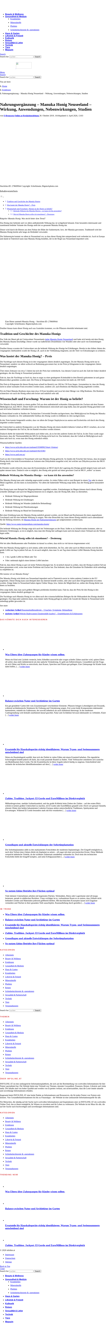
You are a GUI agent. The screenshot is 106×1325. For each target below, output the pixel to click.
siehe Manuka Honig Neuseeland (59, 339)
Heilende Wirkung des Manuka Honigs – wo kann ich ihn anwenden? (37, 211)
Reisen (8, 40)
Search (37, 57)
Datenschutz (10, 1258)
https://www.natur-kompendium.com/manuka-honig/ (27, 524)
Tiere (7, 47)
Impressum (9, 1255)
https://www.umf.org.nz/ (15, 454)
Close (2, 1269)
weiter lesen (25, 666)
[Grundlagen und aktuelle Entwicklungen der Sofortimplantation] (55, 827)
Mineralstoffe (15, 22)
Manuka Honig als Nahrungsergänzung (40, 520)
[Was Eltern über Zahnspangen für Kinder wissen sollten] (55, 637)
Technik (9, 45)
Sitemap (8, 1262)
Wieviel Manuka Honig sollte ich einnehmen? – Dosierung (33, 214)
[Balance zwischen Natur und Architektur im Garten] (55, 683)
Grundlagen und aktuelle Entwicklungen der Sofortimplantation (39, 844)
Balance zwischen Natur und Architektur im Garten (32, 700)
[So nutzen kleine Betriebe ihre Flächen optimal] (55, 873)
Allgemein (9, 955)
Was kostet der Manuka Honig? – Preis (21, 205)
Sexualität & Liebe (14, 43)
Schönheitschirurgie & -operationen (24, 30)
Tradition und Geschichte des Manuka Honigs (23, 201)
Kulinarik (9, 38)
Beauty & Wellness (14, 14)
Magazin (9, 50)
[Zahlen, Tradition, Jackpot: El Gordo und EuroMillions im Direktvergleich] (55, 781)
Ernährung (9, 962)
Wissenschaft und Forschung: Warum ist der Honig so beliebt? (29, 209)
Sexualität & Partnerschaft (15, 995)
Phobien (13, 26)
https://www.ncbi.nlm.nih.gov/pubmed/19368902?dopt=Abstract (31, 447)
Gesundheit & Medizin (16, 16)
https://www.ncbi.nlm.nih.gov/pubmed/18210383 (25, 451)
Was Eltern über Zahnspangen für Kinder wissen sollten (35, 654)
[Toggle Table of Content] (2, 197)
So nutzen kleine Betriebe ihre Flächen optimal (29, 891)
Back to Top (5, 1266)
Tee (89, 480)
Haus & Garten (12, 33)
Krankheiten (15, 19)
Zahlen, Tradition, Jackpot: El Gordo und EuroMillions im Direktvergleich (45, 798)
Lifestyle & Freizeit (14, 36)
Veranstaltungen (11, 1006)
